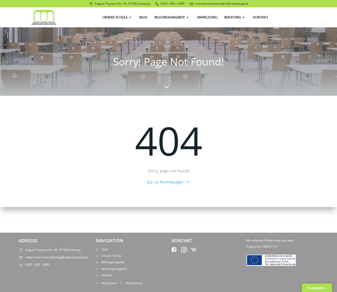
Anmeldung (207, 17)
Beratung (232, 17)
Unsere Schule (115, 17)
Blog (143, 17)
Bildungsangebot (169, 17)
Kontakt (260, 17)
